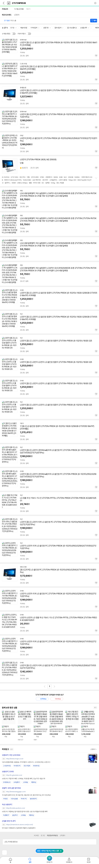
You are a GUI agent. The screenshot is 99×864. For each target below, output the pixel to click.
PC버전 (36, 835)
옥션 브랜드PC (7, 805)
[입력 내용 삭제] (95, 3)
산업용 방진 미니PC (9, 821)
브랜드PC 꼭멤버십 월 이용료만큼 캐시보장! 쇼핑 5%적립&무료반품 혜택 (24, 812)
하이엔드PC (17, 766)
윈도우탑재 (27, 766)
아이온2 (5, 799)
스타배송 (25, 782)
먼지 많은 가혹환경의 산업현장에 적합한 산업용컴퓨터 (18, 828)
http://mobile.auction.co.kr (15, 808)
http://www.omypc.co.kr (14, 759)
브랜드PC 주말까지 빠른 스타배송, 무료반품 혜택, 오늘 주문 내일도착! (23, 779)
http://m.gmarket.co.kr (14, 775)
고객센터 (62, 835)
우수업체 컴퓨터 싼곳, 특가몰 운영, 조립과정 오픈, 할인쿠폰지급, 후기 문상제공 (26, 795)
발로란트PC (33, 799)
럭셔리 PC (24, 799)
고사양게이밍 (7, 766)
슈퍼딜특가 (17, 782)
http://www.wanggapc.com (16, 792)
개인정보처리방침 (52, 835)
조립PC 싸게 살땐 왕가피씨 (11, 788)
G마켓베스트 (6, 782)
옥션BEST (6, 815)
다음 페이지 (54, 686)
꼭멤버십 (33, 782)
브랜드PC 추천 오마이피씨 (11, 755)
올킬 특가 (15, 815)
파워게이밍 (36, 766)
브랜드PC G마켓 (8, 772)
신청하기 (93, 749)
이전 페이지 (45, 686)
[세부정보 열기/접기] (93, 842)
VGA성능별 (14, 799)
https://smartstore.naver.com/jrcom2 (19, 825)
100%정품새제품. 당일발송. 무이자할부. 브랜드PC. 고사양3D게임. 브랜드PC (26, 762)
